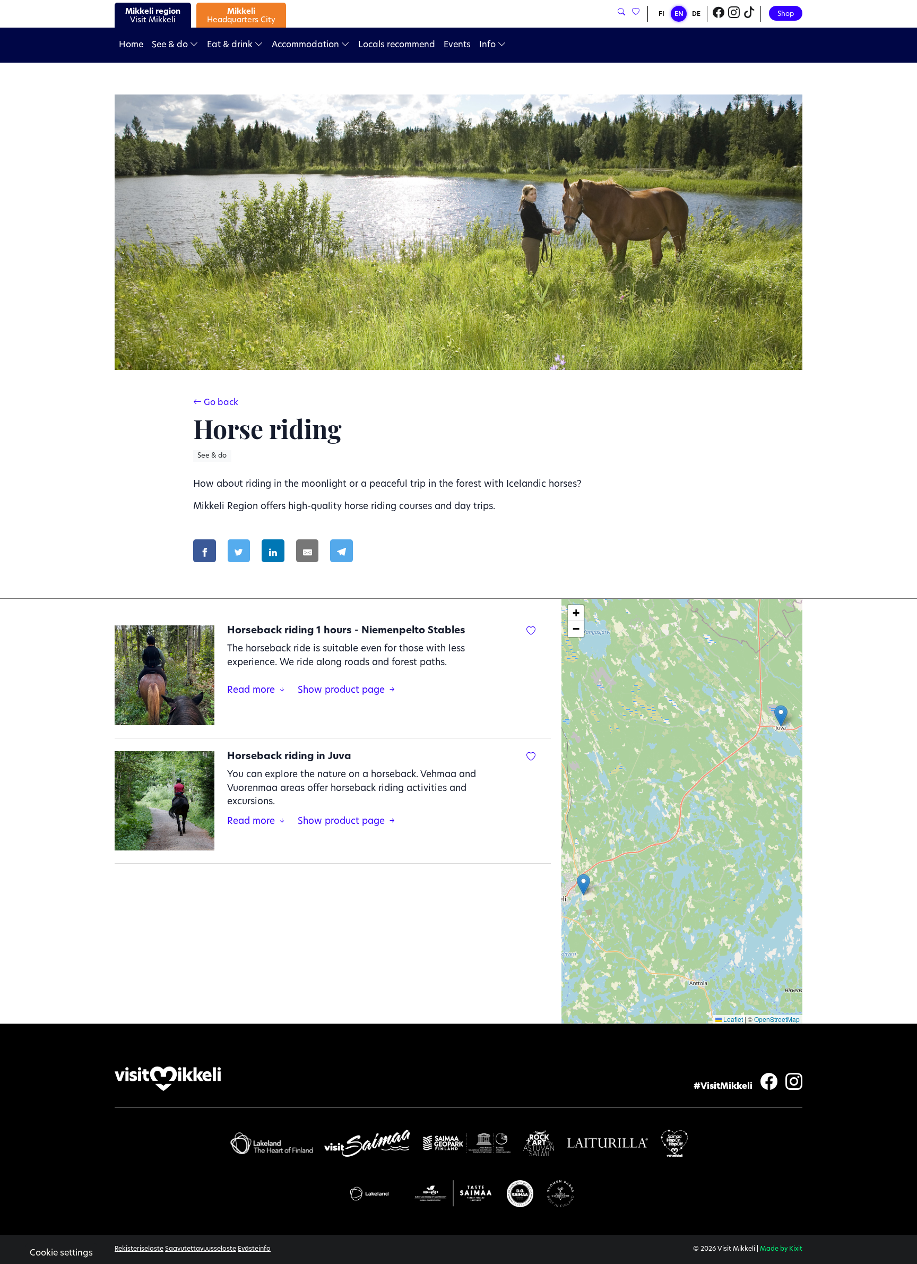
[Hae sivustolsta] (621, 12)
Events (457, 45)
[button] (583, 885)
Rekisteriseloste (139, 1249)
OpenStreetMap (777, 1019)
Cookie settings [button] (61, 1253)
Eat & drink (231, 45)
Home (131, 45)
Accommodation (306, 45)
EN (679, 14)
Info (488, 45)
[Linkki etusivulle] (168, 1079)
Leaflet (732, 1019)
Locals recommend (396, 45)
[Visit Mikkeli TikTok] (749, 14)
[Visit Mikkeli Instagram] (734, 14)
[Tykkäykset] (634, 12)
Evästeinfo (254, 1249)
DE (696, 14)
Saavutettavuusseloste (200, 1249)
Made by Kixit (781, 1249)
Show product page (342, 690)
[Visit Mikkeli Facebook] (718, 14)
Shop (785, 14)
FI (661, 14)
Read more (252, 690)
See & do (171, 45)
